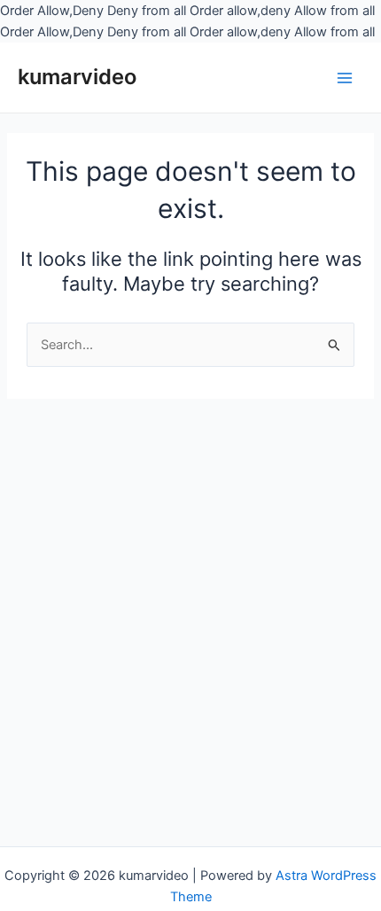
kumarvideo (77, 77)
